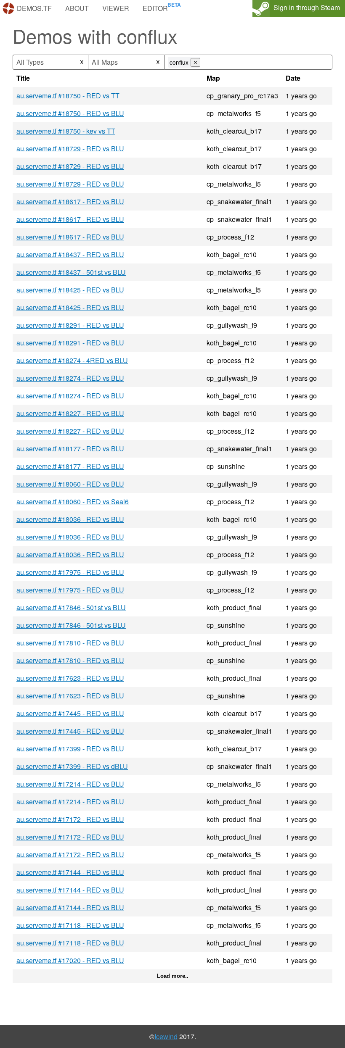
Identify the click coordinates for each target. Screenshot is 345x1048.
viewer (115, 8)
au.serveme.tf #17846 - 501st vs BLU (71, 607)
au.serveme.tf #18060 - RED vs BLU (70, 484)
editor (155, 8)
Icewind (166, 1036)
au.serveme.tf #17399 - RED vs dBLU (72, 766)
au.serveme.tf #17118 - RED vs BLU (70, 925)
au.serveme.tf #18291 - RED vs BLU (70, 325)
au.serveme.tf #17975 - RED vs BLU (70, 572)
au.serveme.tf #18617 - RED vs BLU (70, 201)
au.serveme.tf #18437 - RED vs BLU (70, 254)
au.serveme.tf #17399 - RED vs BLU (70, 748)
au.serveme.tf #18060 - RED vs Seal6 (72, 501)
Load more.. (172, 976)
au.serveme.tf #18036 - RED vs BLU (70, 519)
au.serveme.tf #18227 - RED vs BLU (70, 413)
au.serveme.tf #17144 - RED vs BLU (70, 872)
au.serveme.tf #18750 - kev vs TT (65, 131)
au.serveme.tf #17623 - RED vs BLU (70, 678)
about (77, 8)
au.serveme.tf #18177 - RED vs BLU (70, 448)
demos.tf (34, 8)
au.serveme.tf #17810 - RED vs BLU (70, 643)
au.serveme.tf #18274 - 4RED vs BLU (72, 360)
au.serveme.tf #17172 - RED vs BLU (70, 819)
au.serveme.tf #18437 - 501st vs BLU (71, 272)
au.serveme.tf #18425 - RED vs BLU (70, 290)
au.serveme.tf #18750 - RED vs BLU (70, 113)
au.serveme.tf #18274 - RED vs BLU (70, 378)
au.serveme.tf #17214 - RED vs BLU (70, 784)
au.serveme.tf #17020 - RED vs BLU (70, 960)
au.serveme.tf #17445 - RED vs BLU (70, 713)
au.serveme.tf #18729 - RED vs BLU (70, 148)
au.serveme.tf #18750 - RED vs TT (67, 95)
